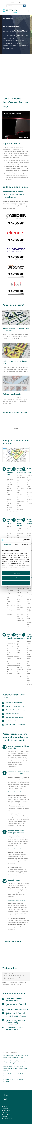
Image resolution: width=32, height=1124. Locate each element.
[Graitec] (16, 254)
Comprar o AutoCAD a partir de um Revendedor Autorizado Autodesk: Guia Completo (15, 1068)
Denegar (16, 583)
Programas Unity (9, 1118)
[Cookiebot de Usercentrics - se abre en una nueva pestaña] (23, 540)
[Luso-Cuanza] (16, 271)
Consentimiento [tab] (6, 544)
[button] (16, 703)
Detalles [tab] (16, 544)
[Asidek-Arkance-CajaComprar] (16, 220)
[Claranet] (16, 237)
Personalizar (15, 578)
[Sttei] (16, 288)
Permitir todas (16, 573)
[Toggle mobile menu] (29, 11)
